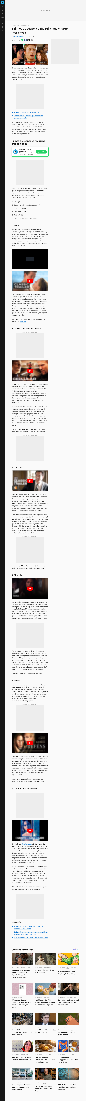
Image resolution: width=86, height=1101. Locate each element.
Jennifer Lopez (27, 844)
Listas (18, 25)
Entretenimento (25, 25)
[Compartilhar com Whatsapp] (22, 40)
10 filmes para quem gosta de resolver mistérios (31, 938)
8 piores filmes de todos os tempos (26, 112)
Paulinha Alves (19, 36)
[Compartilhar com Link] (32, 40)
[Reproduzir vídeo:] (30, 281)
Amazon (23, 322)
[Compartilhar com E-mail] (28, 40)
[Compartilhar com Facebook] (25, 40)
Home (13, 25)
